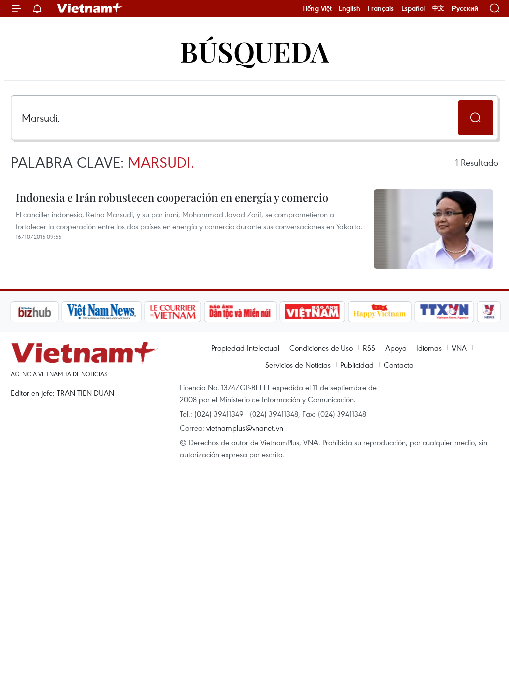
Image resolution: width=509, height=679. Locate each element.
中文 (438, 8)
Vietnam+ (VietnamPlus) (90, 8)
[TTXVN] (404, 311)
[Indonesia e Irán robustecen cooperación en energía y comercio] (433, 229)
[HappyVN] (340, 311)
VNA (459, 348)
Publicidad (357, 365)
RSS (369, 348)
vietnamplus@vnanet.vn (244, 428)
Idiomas (429, 348)
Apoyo (395, 348)
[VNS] (61, 311)
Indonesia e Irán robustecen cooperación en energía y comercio (172, 197)
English (349, 8)
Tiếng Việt (317, 8)
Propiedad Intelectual (245, 348)
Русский (465, 8)
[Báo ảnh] (272, 311)
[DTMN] (200, 311)
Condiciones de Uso (321, 348)
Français (381, 8)
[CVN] (132, 311)
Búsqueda (254, 51)
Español (413, 8)
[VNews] (449, 311)
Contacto (398, 365)
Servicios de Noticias (298, 365)
